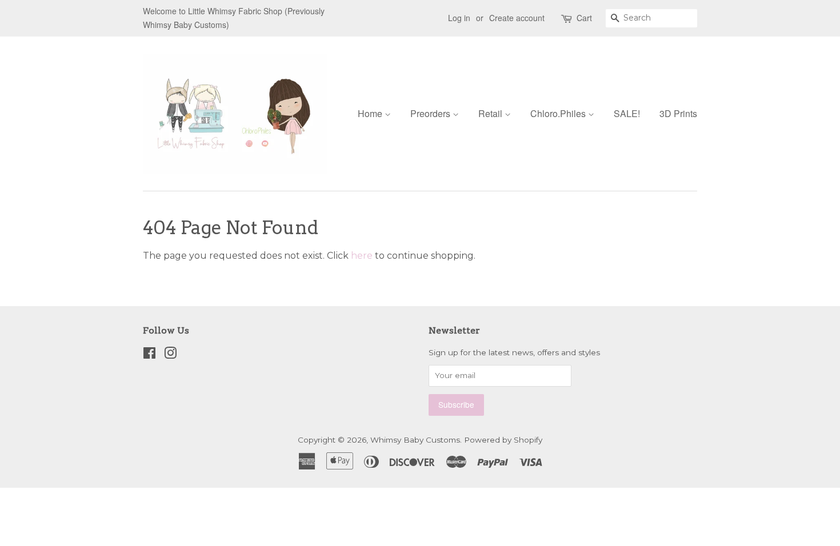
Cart (584, 17)
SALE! (627, 113)
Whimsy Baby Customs (415, 439)
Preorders (431, 113)
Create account (517, 17)
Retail (491, 113)
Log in (459, 17)
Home (371, 113)
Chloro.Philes (559, 113)
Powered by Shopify (503, 439)
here (362, 255)
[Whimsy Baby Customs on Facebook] (149, 355)
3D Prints (678, 113)
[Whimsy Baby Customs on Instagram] (170, 355)
